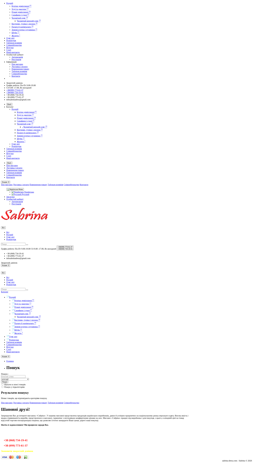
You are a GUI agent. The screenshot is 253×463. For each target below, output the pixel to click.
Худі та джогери (20, 9)
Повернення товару (20, 69)
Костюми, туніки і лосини (24, 24)
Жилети (16, 36)
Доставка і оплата (20, 66)
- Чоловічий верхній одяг (34, 127)
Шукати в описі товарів (15, 384)
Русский (25, 194)
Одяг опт (10, 38)
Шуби (15, 33)
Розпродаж (11, 40)
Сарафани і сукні (20, 15)
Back (9, 104)
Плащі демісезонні (21, 12)
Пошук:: (4, 374)
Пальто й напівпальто (22, 27)
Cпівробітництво (14, 45)
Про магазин (17, 64)
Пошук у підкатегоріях (14, 387)
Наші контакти (13, 52)
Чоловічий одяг (20, 18)
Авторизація (17, 57)
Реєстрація (16, 59)
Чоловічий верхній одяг (29, 21)
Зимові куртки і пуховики (24, 30)
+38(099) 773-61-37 (14, 90)
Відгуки (10, 47)
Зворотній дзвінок (14, 83)
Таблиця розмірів (14, 43)
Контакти (16, 76)
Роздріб (9, 3)
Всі (7, 232)
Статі (8, 50)
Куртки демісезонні (21, 6)
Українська (29, 192)
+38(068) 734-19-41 (14, 92)
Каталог (4, 292)
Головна (10, 361)
